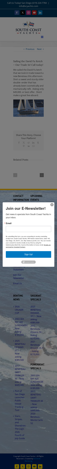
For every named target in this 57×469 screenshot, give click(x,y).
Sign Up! (28, 254)
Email (8, 223)
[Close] (52, 204)
